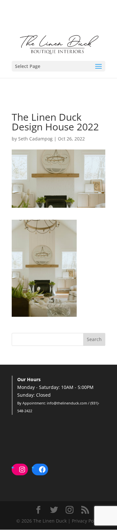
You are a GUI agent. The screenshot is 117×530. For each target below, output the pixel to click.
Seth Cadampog (35, 139)
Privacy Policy (86, 521)
